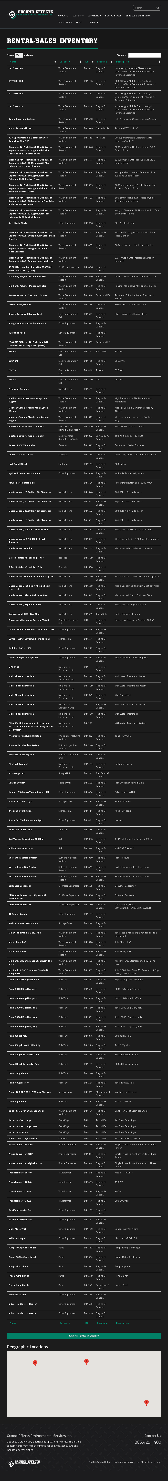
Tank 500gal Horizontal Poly (24, 1054)
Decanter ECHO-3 (18, 1132)
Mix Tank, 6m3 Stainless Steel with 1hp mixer (30, 962)
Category (65, 61)
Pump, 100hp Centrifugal (22, 1247)
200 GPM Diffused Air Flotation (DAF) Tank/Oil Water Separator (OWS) (29, 343)
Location (102, 61)
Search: (122, 55)
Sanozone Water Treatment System (28, 295)
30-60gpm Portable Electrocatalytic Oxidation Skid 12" (29, 139)
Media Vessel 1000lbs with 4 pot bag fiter (32, 576)
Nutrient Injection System (23, 857)
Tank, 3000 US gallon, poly (23, 1007)
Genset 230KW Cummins (22, 445)
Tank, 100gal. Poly (19, 1082)
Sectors (77, 15)
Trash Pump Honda (19, 1275)
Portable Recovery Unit (21, 754)
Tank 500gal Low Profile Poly (24, 1045)
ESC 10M (13, 360)
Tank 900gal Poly (18, 1035)
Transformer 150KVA (20, 1182)
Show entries (20, 55)
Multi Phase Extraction (21, 676)
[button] (86, 1362)
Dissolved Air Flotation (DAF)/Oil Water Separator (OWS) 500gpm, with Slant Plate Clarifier (30, 248)
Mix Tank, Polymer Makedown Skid (27, 276)
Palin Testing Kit (18, 1238)
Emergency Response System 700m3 (29, 620)
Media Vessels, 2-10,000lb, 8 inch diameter (27, 540)
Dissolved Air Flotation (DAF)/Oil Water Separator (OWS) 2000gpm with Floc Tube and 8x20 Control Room (32, 188)
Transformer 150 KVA (20, 1172)
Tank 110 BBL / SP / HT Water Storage (30, 1092)
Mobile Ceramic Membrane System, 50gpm (28, 400)
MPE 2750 (14, 667)
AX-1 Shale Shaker (19, 223)
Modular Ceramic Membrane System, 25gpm (29, 418)
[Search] (158, 8)
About (79, 22)
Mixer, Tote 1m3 (17, 942)
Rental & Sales (113, 15)
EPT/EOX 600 (16, 68)
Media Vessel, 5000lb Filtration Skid (28, 529)
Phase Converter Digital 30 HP (25, 1163)
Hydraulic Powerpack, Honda (24, 473)
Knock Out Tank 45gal (20, 810)
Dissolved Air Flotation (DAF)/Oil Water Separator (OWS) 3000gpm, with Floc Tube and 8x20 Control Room (30, 176)
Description (122, 61)
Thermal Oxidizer (18, 764)
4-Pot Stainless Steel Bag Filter (26, 557)
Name (13, 61)
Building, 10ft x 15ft (20, 648)
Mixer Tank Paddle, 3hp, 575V (25, 932)
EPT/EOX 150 (16, 93)
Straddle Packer (17, 1294)
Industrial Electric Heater (23, 1304)
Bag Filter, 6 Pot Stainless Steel (26, 1110)
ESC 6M (13, 351)
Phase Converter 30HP (21, 1154)
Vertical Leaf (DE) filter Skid (24, 614)
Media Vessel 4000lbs (20, 548)
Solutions (93, 15)
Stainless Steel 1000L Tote (23, 923)
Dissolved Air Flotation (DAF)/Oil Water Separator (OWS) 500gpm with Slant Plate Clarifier (32, 236)
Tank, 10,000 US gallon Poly (24, 979)
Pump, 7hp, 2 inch (18, 1266)
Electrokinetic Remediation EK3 (26, 426)
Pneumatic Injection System (24, 745)
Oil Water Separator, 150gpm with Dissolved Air (28, 896)
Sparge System (17, 782)
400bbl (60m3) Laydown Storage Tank (29, 638)
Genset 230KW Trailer (21, 454)
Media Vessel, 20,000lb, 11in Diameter (30, 520)
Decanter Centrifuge (20, 1120)
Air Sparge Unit (17, 773)
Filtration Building (19, 389)
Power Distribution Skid (22, 482)
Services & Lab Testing (138, 15)
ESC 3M (13, 370)
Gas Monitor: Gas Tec (20, 1210)
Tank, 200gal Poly (18, 1073)
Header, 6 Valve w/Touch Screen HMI (29, 792)
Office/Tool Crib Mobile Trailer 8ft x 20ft (31, 629)
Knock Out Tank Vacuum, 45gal (25, 820)
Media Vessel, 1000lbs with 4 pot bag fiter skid (29, 587)
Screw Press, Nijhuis (20, 304)
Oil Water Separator (20, 885)
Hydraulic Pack (17, 332)
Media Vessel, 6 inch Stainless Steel (28, 595)
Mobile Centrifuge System (23, 1138)
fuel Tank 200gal (18, 464)
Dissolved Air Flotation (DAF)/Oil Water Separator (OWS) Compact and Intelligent (31, 259)
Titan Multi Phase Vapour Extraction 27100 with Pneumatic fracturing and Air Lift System (31, 726)
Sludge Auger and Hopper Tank (25, 314)
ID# (87, 61)
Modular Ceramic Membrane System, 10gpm (29, 409)
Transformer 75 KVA (20, 1200)
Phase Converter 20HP (21, 1144)
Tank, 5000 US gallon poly (23, 989)
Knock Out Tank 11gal (20, 801)
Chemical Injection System (23, 657)
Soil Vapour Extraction (21, 848)
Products (62, 15)
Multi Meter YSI (17, 1229)
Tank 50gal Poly (17, 1101)
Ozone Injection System (22, 119)
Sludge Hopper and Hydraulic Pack (27, 323)
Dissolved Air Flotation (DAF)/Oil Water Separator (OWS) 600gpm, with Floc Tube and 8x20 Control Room (31, 201)
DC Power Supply (18, 914)
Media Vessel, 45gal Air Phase (25, 604)
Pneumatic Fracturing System (25, 735)
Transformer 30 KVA (20, 1191)
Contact (93, 22)
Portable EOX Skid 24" (21, 128)
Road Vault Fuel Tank (20, 829)
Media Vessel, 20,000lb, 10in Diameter (30, 492)
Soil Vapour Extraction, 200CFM (26, 839)
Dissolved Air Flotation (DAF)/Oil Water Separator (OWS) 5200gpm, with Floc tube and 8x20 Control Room (30, 150)
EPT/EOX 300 (16, 81)
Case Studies (65, 22)
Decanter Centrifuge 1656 (23, 1126)
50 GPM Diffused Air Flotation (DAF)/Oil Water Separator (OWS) (30, 268)
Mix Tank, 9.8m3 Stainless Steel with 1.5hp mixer (29, 971)
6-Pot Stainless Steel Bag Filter (26, 567)
